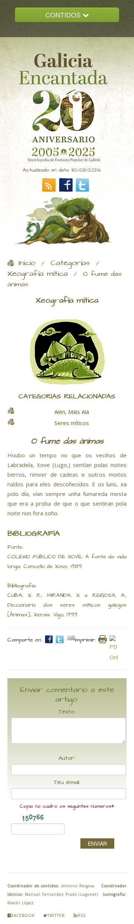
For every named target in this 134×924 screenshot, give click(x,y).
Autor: (67, 758)
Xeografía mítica (37, 274)
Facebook (23, 915)
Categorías (70, 263)
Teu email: (67, 782)
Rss (81, 915)
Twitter (56, 915)
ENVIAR (97, 843)
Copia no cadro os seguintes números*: (67, 806)
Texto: (67, 712)
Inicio (27, 263)
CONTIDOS (64, 14)
